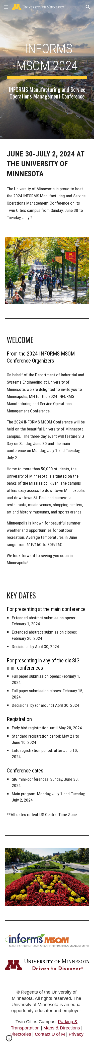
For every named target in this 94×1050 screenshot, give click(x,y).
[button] (6, 7)
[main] (47, 59)
